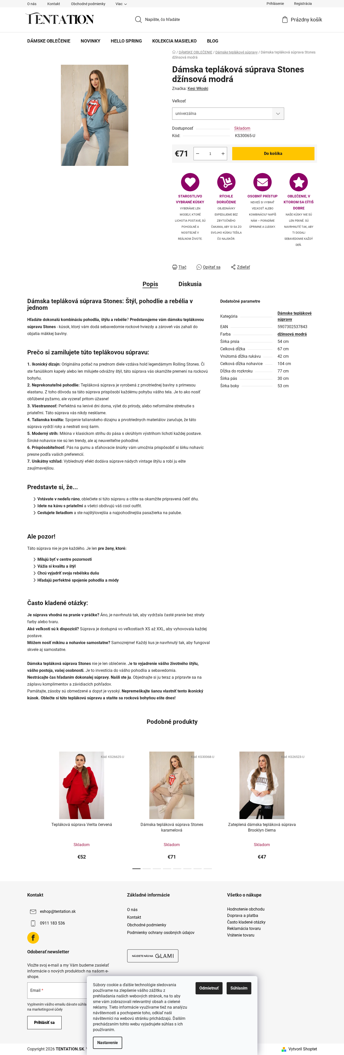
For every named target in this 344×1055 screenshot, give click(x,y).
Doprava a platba (242, 915)
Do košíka (273, 153)
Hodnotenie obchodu (246, 909)
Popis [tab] (150, 284)
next (313, 809)
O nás (31, 4)
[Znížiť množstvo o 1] (197, 153)
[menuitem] (48, 41)
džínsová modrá (292, 334)
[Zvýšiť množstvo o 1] (223, 153)
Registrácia (303, 4)
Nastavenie (107, 1042)
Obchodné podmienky (88, 4)
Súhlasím (238, 988)
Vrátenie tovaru (240, 935)
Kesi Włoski (198, 88)
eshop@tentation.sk (58, 911)
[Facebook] (33, 938)
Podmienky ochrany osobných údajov (161, 932)
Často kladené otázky (246, 922)
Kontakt (53, 4)
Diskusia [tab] (190, 284)
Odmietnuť (209, 988)
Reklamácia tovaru (244, 928)
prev (31, 809)
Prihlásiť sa (44, 1022)
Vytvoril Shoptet (302, 1049)
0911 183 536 (52, 923)
